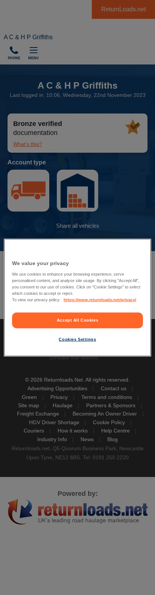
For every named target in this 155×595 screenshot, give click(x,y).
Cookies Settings (77, 339)
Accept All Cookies (77, 320)
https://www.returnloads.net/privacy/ (100, 299)
